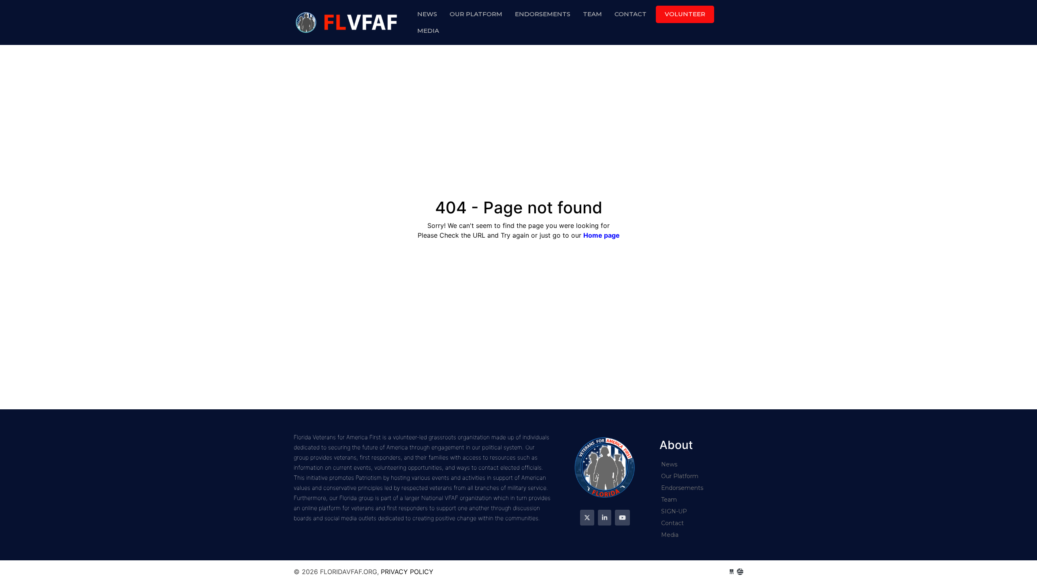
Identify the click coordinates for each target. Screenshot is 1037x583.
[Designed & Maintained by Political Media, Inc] (731, 572)
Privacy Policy (407, 572)
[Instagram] (604, 518)
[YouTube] (622, 518)
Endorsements (542, 14)
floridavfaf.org (347, 22)
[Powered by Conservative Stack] (740, 572)
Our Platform (476, 14)
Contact (631, 14)
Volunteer (685, 14)
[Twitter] (587, 518)
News (427, 14)
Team (592, 14)
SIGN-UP (674, 511)
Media (428, 30)
